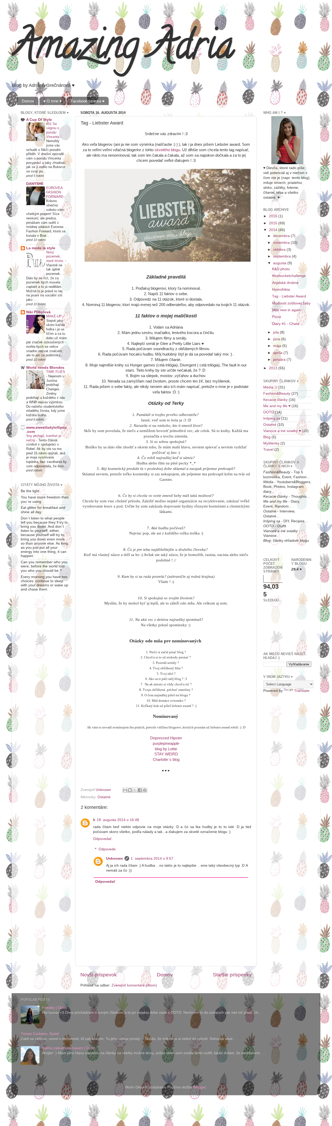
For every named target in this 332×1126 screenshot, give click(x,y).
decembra (282, 236)
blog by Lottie (166, 749)
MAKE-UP (54, 316)
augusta (280, 263)
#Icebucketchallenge (289, 276)
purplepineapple (166, 743)
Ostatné (104, 797)
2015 (273, 223)
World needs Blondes (45, 368)
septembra (282, 256)
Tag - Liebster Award (289, 296)
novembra (282, 243)
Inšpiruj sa (271, 418)
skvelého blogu (167, 150)
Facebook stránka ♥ (88, 101)
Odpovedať (102, 839)
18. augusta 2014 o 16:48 (118, 820)
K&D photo (281, 269)
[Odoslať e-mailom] (125, 790)
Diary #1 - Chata (285, 324)
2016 (273, 216)
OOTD (268, 412)
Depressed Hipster (166, 738)
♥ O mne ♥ (52, 101)
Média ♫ (270, 387)
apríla (278, 353)
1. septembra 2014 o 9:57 (152, 858)
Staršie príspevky (232, 974)
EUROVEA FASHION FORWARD (55, 192)
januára (280, 360)
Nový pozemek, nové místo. (55, 256)
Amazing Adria (123, 49)
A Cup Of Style (39, 120)
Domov (28, 101)
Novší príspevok (98, 974)
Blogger (199, 1087)
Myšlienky (271, 443)
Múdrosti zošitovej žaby (291, 303)
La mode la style (40, 248)
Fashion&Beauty (276, 393)
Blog (267, 437)
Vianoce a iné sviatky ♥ (282, 431)
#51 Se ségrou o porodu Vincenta (53, 130)
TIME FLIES (55, 372)
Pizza (276, 317)
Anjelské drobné (285, 283)
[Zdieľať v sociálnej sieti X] (134, 790)
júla (276, 332)
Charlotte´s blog (166, 759)
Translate (301, 691)
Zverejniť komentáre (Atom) (134, 985)
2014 (273, 230)
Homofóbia (281, 289)
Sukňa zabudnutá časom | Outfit (68, 1048)
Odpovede (107, 849)
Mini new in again (286, 310)
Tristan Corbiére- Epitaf (40, 1034)
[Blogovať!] (130, 790)
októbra (280, 250)
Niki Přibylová (38, 312)
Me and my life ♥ (276, 406)
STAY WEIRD (166, 754)
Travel (268, 449)
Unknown (114, 858)
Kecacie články (275, 400)
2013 (273, 368)
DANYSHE (35, 184)
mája (277, 346)
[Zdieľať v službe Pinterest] (144, 790)
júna (277, 339)
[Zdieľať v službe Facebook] (139, 790)
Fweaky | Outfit (54, 1008)
